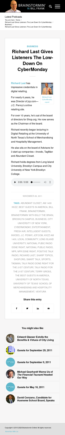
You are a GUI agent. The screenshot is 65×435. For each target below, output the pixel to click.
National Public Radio (39, 247)
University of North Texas (32, 279)
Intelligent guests (38, 231)
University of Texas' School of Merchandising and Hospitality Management (32, 287)
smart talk (33, 259)
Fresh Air (20, 231)
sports (45, 259)
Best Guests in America (33, 207)
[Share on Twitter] (27, 308)
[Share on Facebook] (16, 308)
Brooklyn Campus (23, 219)
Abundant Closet (31, 203)
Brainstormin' (36, 211)
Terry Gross (43, 271)
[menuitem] (49, 6)
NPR (14, 251)
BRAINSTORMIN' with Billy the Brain (32, 215)
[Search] (49, 6)
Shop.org (19, 259)
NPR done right (26, 251)
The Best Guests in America (32, 275)
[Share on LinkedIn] (38, 308)
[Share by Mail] (48, 308)
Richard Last (27, 255)
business (41, 219)
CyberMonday (22, 227)
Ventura (41, 291)
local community (28, 239)
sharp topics (45, 255)
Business (32, 46)
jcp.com (38, 235)
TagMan (15, 263)
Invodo (15, 235)
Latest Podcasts (13, 16)
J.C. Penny (26, 235)
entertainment (41, 227)
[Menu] (56, 6)
